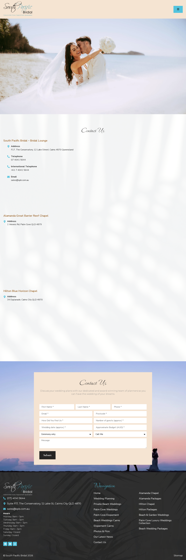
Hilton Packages (148, 509)
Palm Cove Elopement (106, 515)
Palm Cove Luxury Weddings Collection (155, 522)
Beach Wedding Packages (153, 528)
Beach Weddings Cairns (107, 520)
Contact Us (100, 542)
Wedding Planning (104, 498)
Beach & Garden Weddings (154, 515)
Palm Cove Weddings (106, 509)
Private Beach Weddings (107, 504)
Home (97, 493)
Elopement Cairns (104, 525)
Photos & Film (102, 531)
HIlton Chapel (147, 504)
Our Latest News (103, 536)
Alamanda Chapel (149, 493)
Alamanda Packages (150, 498)
